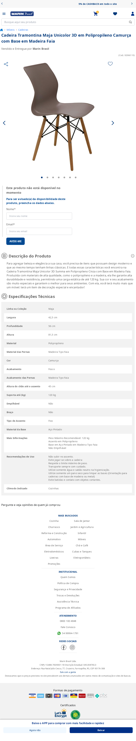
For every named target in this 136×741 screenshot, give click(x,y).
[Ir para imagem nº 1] (42, 177)
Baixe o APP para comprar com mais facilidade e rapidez (68, 723)
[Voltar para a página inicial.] (1, 29)
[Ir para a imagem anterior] (4, 123)
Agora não (34, 730)
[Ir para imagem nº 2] (47, 177)
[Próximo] (133, 4)
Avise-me (15, 241)
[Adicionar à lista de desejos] (110, 64)
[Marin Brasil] (22, 13)
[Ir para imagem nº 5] (64, 177)
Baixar (101, 730)
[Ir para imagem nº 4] (59, 177)
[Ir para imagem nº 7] (75, 177)
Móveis (11, 29)
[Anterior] (3, 4)
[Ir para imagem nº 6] (70, 177)
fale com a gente (68, 672)
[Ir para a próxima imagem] (113, 123)
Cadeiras (23, 29)
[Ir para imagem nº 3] (53, 177)
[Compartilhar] (6, 64)
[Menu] (4, 14)
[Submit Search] (130, 22)
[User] (133, 14)
